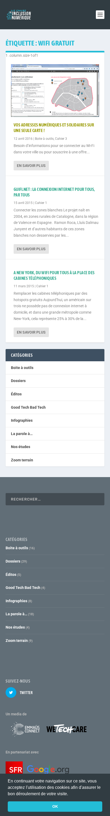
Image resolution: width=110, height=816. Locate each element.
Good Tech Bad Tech (28, 407)
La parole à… (22, 434)
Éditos (16, 394)
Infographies (22, 420)
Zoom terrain (22, 460)
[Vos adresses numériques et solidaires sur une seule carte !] (55, 90)
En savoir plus (31, 165)
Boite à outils (44, 139)
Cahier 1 (41, 203)
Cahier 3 (61, 139)
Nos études (20, 447)
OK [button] (55, 806)
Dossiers (18, 381)
